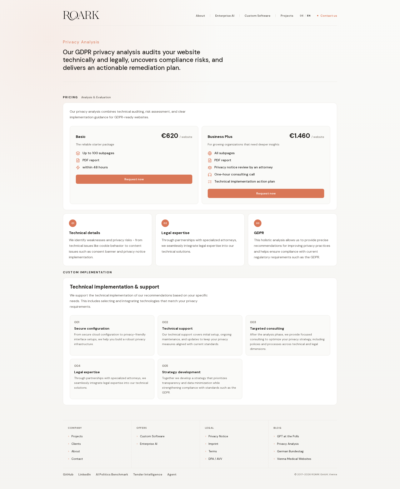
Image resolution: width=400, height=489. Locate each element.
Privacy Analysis (286, 444)
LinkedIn (84, 474)
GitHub (68, 474)
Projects (287, 16)
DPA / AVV (213, 459)
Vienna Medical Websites (292, 459)
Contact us (328, 16)
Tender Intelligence (147, 474)
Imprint (211, 444)
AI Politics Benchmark (112, 474)
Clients (74, 444)
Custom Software (257, 16)
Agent (171, 474)
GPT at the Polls (286, 436)
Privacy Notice (216, 436)
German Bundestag (289, 451)
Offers (141, 428)
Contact (75, 459)
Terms (211, 451)
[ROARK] (81, 15)
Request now (134, 179)
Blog (277, 428)
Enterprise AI (224, 16)
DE (302, 15)
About (200, 16)
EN (308, 15)
